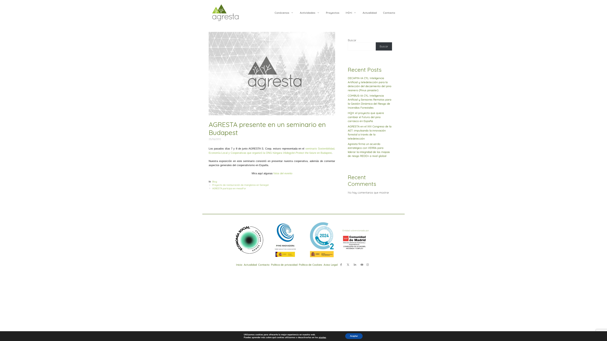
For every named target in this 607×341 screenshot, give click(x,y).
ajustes (322, 337)
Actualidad (370, 12)
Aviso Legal (331, 264)
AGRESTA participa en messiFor (229, 188)
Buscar (352, 40)
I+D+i (349, 12)
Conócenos (282, 12)
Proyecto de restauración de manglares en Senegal (240, 185)
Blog (214, 181)
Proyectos (332, 12)
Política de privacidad (284, 264)
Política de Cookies (310, 264)
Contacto (389, 12)
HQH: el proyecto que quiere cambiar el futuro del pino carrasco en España (366, 117)
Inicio (239, 264)
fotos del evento (282, 173)
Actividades (307, 12)
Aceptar (354, 336)
